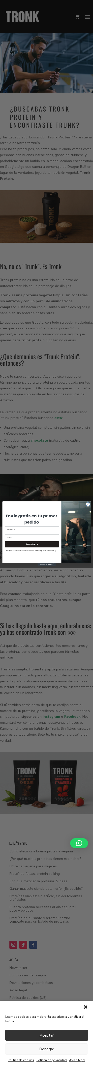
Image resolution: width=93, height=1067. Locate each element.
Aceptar (47, 1035)
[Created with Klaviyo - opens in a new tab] (46, 564)
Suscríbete (31, 544)
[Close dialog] (88, 504)
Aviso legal (77, 1060)
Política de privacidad (51, 1060)
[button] (85, 1007)
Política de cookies (21, 1060)
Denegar (46, 1049)
